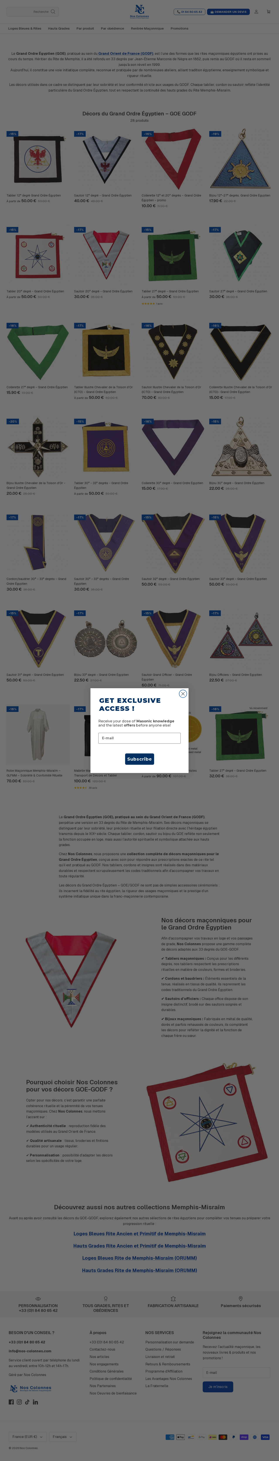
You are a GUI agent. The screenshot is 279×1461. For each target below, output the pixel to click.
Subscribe (139, 759)
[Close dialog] (183, 694)
